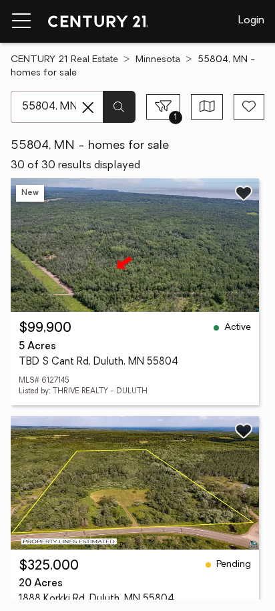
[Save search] (249, 107)
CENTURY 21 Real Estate (64, 60)
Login (251, 20)
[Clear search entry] (88, 107)
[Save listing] (244, 193)
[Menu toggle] (21, 21)
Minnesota (157, 60)
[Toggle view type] (207, 107)
